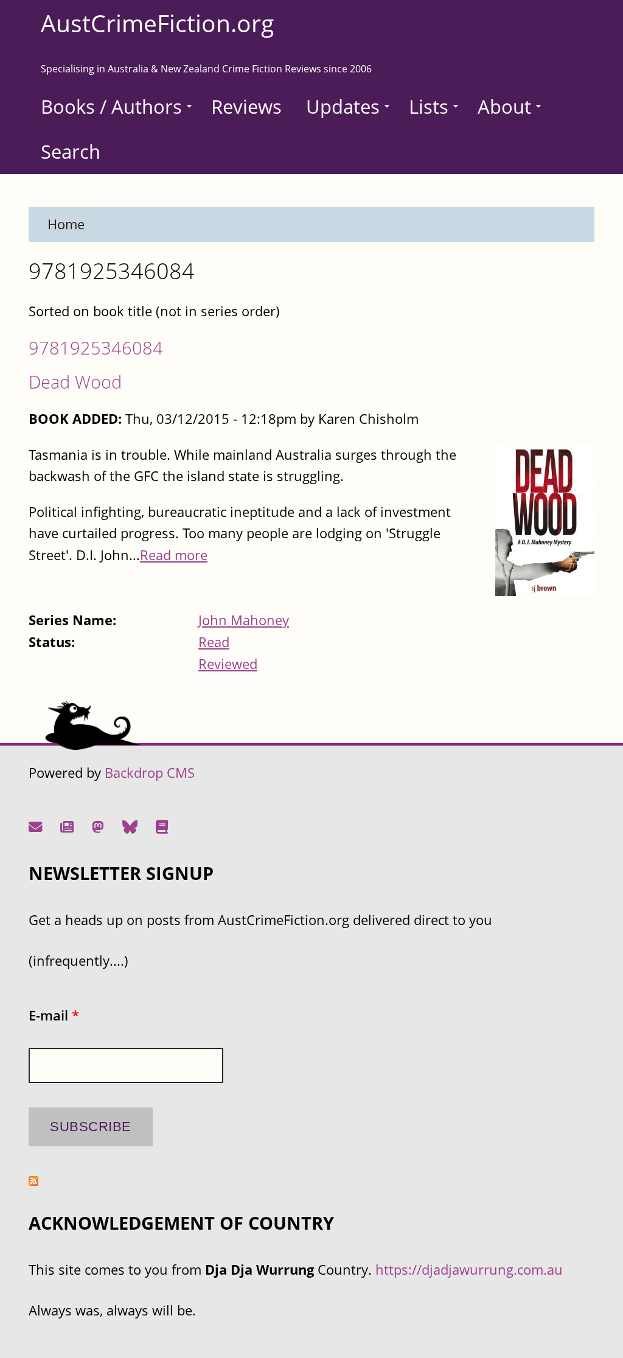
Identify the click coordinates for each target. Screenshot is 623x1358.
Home (66, 224)
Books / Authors (111, 106)
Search (70, 151)
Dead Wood (75, 381)
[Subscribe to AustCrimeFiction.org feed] (33, 1180)
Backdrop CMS (150, 772)
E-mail (54, 1015)
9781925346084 (96, 347)
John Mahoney (243, 620)
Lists (428, 106)
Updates (343, 106)
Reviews (246, 106)
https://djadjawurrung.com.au (469, 1269)
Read (213, 641)
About (504, 106)
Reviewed (227, 663)
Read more (173, 555)
